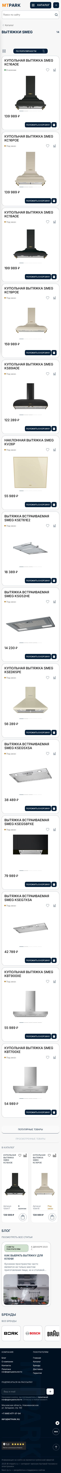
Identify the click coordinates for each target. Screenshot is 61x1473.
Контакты (6, 1365)
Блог (4, 1358)
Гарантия (37, 1373)
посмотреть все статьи (17, 1237)
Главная (37, 1358)
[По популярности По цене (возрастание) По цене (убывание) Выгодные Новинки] (30, 51)
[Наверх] (56, 1447)
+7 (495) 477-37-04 (11, 1413)
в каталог (8, 1147)
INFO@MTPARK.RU (11, 1419)
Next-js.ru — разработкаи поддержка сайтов (23, 1470)
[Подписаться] (50, 1391)
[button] (30, 15)
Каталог (37, 1361)
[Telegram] (57, 1423)
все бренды (9, 1321)
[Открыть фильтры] (4, 51)
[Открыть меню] (56, 5)
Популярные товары (30, 1129)
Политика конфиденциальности (12, 1370)
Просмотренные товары (30, 1139)
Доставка (37, 1369)
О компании (7, 1361)
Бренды (36, 1365)
